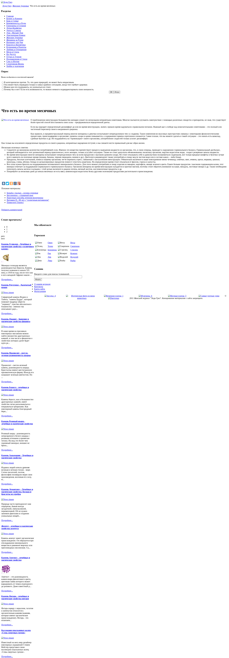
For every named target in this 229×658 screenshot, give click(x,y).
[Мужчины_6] (145, 296)
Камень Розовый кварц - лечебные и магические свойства (17, 422)
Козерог (74, 253)
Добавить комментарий (11, 210)
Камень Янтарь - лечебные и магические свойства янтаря (15, 597)
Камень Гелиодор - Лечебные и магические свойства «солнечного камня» (17, 246)
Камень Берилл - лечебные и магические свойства (15, 388)
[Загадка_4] (50, 296)
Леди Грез (6, 6)
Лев (49, 257)
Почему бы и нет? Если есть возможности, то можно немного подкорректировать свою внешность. (49, 89)
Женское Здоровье (20, 6)
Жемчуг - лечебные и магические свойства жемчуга (17, 527)
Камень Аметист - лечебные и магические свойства (15, 559)
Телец (50, 246)
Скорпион (75, 246)
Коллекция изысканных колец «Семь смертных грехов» (16, 631)
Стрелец (74, 250)
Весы (72, 243)
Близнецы (52, 250)
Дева (50, 260)
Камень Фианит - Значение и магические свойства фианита (15, 320)
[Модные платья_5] (177, 296)
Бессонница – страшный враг (20, 195)
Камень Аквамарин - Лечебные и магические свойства (17, 456)
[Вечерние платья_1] (113, 296)
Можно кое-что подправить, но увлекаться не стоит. (27, 87)
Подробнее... (7, 279)
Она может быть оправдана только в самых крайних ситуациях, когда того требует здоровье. (46, 85)
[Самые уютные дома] (209, 296)
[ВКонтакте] (3, 183)
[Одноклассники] (11, 183)
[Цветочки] (113, 298)
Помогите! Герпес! (15, 202)
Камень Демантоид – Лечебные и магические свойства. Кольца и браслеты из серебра (17, 491)
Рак (49, 253)
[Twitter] (7, 183)
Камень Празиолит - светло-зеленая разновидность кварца (16, 354)
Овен (50, 243)
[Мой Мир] (15, 183)
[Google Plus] (19, 183)
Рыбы (73, 260)
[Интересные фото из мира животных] (82, 298)
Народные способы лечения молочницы (25, 198)
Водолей (74, 257)
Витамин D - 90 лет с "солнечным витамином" (28, 200)
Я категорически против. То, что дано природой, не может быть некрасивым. (39, 82)
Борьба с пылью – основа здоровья (22, 193)
